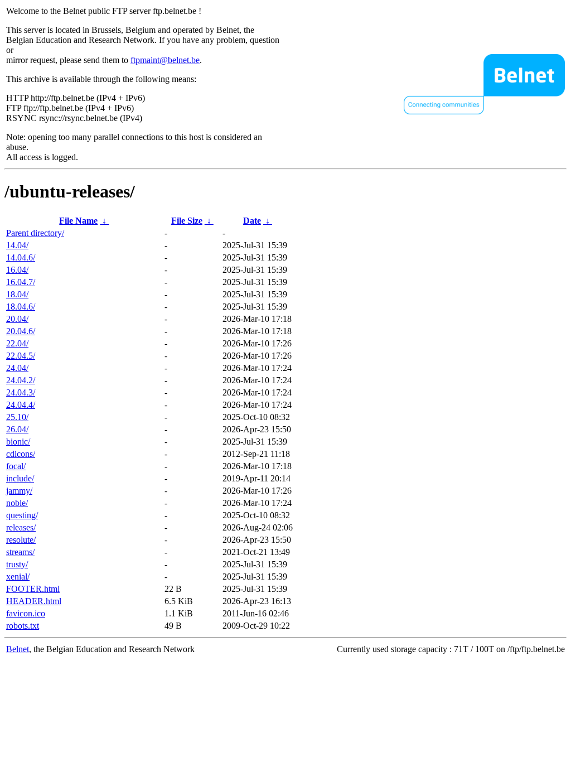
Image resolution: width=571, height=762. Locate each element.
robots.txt (22, 625)
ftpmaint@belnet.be (165, 60)
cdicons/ (20, 454)
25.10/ (17, 417)
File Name (78, 220)
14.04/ (17, 245)
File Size (186, 220)
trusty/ (17, 564)
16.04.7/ (20, 282)
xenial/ (18, 576)
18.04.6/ (20, 306)
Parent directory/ (35, 233)
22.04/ (17, 343)
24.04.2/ (20, 380)
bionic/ (18, 441)
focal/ (16, 466)
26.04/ (17, 429)
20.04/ (17, 319)
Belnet (17, 649)
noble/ (17, 503)
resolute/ (21, 539)
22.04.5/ (20, 355)
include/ (20, 478)
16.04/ (17, 269)
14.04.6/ (20, 257)
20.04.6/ (20, 331)
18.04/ (17, 294)
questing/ (22, 515)
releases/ (21, 527)
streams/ (20, 552)
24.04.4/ (20, 404)
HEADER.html (33, 601)
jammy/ (19, 490)
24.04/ (17, 368)
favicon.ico (25, 613)
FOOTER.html (33, 589)
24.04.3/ (20, 392)
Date (252, 220)
